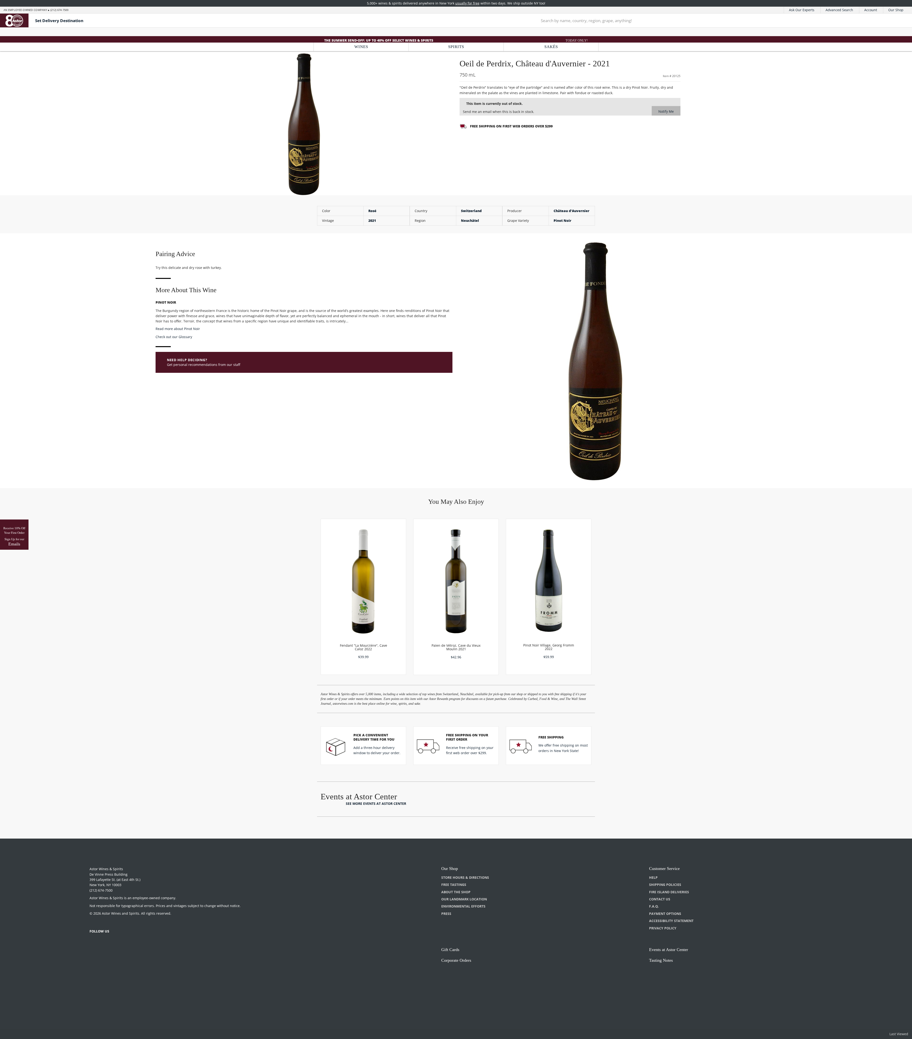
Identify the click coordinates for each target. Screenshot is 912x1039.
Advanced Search (839, 10)
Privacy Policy (662, 928)
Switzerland (471, 211)
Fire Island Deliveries (669, 892)
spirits (456, 46)
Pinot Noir (562, 220)
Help (653, 877)
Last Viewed (898, 1034)
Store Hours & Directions (465, 877)
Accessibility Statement (671, 920)
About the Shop (455, 892)
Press (446, 913)
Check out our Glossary (174, 337)
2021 (372, 220)
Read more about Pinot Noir (178, 328)
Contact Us (659, 899)
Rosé (372, 211)
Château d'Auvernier (571, 211)
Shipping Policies (665, 884)
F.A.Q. (654, 906)
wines (361, 46)
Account (870, 10)
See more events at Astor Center (376, 803)
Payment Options (665, 913)
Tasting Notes (661, 960)
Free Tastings (453, 884)
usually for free (467, 3)
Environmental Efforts (463, 906)
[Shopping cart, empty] (896, 20)
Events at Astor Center (668, 949)
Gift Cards (450, 949)
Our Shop (895, 10)
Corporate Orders (456, 960)
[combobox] (705, 20)
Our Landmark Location (464, 899)
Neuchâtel (470, 220)
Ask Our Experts (801, 10)
